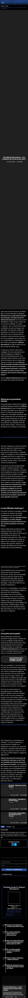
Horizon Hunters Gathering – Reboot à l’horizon (14, 958)
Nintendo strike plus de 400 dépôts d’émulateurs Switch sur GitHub (15, 966)
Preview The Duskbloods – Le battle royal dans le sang (14, 925)
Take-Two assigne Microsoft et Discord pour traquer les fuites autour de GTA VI (15, 942)
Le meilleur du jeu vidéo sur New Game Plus (14, 2)
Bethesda (11, 789)
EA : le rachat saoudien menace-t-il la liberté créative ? (13, 951)
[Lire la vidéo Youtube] (14, 389)
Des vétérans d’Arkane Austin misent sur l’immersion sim (13, 933)
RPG (16, 789)
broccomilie (4, 830)
